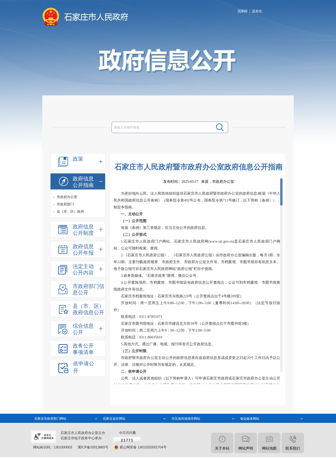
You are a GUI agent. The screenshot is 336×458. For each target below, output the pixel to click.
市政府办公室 (67, 197)
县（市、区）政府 (70, 211)
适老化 (257, 11)
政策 (78, 159)
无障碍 (242, 11)
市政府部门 (65, 204)
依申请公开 (83, 367)
